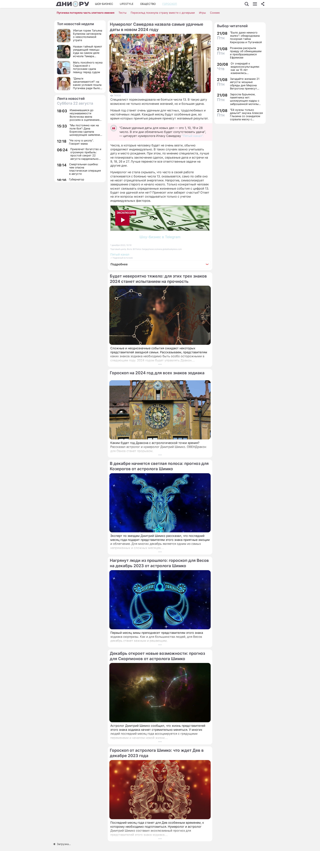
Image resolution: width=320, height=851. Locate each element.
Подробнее (119, 264)
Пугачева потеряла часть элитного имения (85, 12)
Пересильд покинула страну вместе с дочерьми (163, 12)
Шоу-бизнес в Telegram (160, 237)
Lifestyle (127, 3)
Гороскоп (169, 3)
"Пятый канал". (193, 136)
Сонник (215, 12)
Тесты (122, 12)
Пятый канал (119, 254)
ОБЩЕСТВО (148, 3)
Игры (202, 12)
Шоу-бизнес (104, 3)
